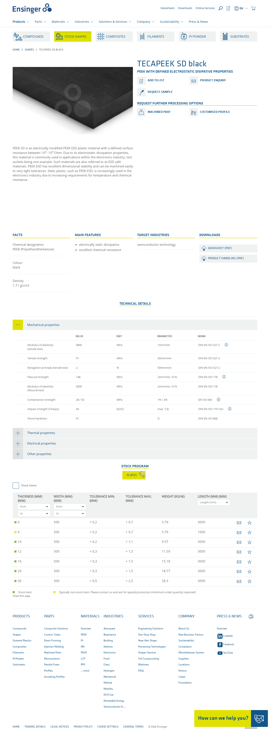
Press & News (198, 22)
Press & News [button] (229, 616)
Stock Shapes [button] (75, 36)
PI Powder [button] (197, 36)
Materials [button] (58, 22)
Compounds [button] (33, 36)
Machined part (159, 112)
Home (16, 49)
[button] (253, 8)
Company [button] (143, 22)
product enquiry (213, 80)
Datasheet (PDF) (220, 248)
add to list (156, 80)
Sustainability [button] (169, 22)
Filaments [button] (155, 36)
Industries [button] (82, 22)
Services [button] (146, 616)
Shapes (29, 49)
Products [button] (19, 22)
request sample (160, 92)
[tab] (135, 325)
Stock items (29, 485)
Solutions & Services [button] (113, 22)
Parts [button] (38, 22)
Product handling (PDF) (226, 258)
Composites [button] (115, 36)
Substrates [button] (239, 36)
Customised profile (215, 112)
